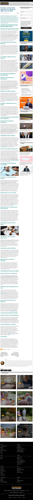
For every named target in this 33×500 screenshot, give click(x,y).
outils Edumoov (13, 204)
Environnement (2, 477)
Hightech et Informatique (20, 469)
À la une (1, 444)
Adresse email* (23, 18)
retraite (9, 349)
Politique (1, 447)
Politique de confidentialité (8, 490)
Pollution (1, 480)
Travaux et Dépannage (20, 451)
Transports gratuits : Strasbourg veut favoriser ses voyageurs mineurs (26, 95)
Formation (1, 473)
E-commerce (2, 469)
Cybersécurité (19, 468)
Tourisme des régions (20, 462)
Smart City (18, 470)
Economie (1, 448)
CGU (28, 490)
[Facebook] (0, 0)
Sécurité (1, 453)
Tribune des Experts (3, 450)
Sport (1, 451)
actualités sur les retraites (15, 160)
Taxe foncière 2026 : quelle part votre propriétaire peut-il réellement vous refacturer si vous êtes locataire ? (25, 153)
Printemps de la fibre (11, 333)
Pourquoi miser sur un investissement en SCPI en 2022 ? (26, 92)
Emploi (1, 472)
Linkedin (23, 497)
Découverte (18, 458)
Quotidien (18, 477)
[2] (26, 77)
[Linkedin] (4, 0)
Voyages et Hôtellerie (20, 450)
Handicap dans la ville (20, 480)
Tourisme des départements (21, 461)
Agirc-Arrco (5, 349)
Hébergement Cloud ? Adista (24, 61)
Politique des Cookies (16, 490)
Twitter (2, 370)
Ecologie (1, 479)
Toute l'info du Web (3, 446)
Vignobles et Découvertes (21, 448)
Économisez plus (2, 470)
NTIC (17, 466)
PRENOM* (22, 11)
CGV (26, 490)
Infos (17, 479)
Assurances (2, 468)
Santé (1, 457)
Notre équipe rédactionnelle (14, 492)
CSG (16, 51)
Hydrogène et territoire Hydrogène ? (25, 69)
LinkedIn (9, 370)
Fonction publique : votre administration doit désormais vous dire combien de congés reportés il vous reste (25, 173)
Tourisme (18, 455)
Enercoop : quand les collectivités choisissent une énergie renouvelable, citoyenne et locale (25, 140)
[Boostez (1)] (26, 103)
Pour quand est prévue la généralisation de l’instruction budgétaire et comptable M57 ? (25, 89)
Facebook (5, 370)
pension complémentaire (13, 310)
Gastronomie (19, 446)
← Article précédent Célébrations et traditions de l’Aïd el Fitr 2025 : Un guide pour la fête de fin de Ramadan (4, 354)
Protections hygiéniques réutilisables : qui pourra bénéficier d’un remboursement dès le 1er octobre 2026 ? (26, 163)
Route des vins (19, 447)
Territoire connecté (19, 472)
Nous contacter (21, 492)
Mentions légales (22, 490)
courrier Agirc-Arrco (4, 220)
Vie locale (18, 481)
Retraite (1, 458)
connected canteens (8, 100)
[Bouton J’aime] (18, 13)
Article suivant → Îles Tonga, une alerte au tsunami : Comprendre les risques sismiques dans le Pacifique (15, 354)
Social (1, 455)
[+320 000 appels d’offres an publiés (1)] (26, 36)
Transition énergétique (3, 481)
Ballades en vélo (19, 457)
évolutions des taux (3, 293)
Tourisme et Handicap (20, 459)
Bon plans (18, 444)
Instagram (14, 497)
